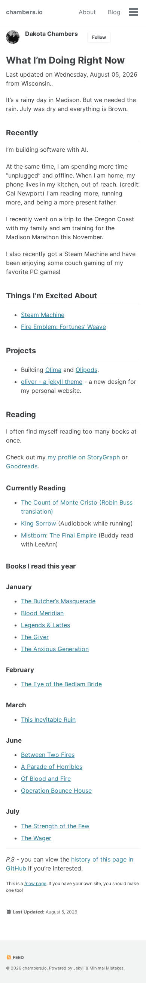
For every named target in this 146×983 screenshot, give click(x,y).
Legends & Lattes (45, 625)
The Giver (35, 637)
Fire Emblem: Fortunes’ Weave (63, 326)
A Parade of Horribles (51, 766)
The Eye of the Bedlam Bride (61, 684)
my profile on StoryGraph (84, 457)
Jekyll (79, 968)
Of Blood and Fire (46, 778)
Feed (18, 957)
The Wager (36, 838)
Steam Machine (42, 314)
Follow (99, 37)
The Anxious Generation (55, 649)
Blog (114, 12)
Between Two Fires (47, 754)
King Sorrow (38, 523)
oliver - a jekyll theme (51, 381)
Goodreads (21, 466)
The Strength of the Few (55, 826)
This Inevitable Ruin (48, 719)
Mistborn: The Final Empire (59, 535)
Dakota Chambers (51, 33)
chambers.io (24, 12)
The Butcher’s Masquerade (58, 601)
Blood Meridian (42, 613)
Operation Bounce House (56, 790)
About (87, 12)
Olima (53, 369)
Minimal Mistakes (106, 968)
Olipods (86, 369)
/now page (35, 883)
